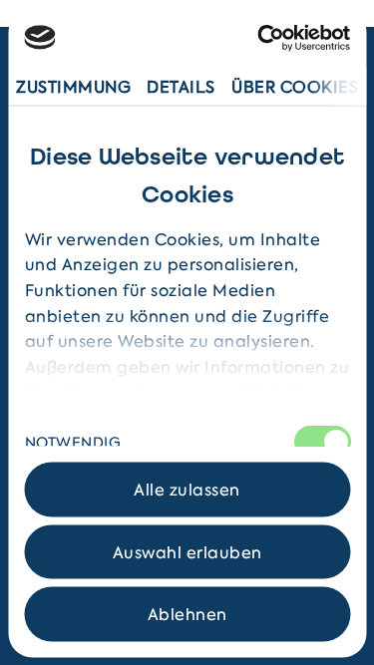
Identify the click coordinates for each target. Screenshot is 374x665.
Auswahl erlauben (187, 551)
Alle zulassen (187, 489)
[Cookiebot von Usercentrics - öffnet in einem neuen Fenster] (266, 37)
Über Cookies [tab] (294, 86)
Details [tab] (181, 86)
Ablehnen (187, 614)
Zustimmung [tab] (73, 86)
